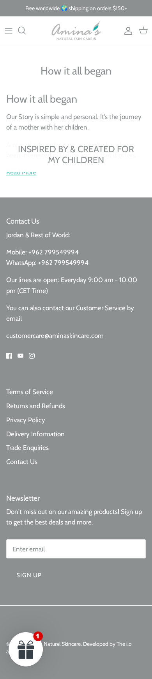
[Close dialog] (143, 308)
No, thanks (100, 387)
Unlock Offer (100, 367)
